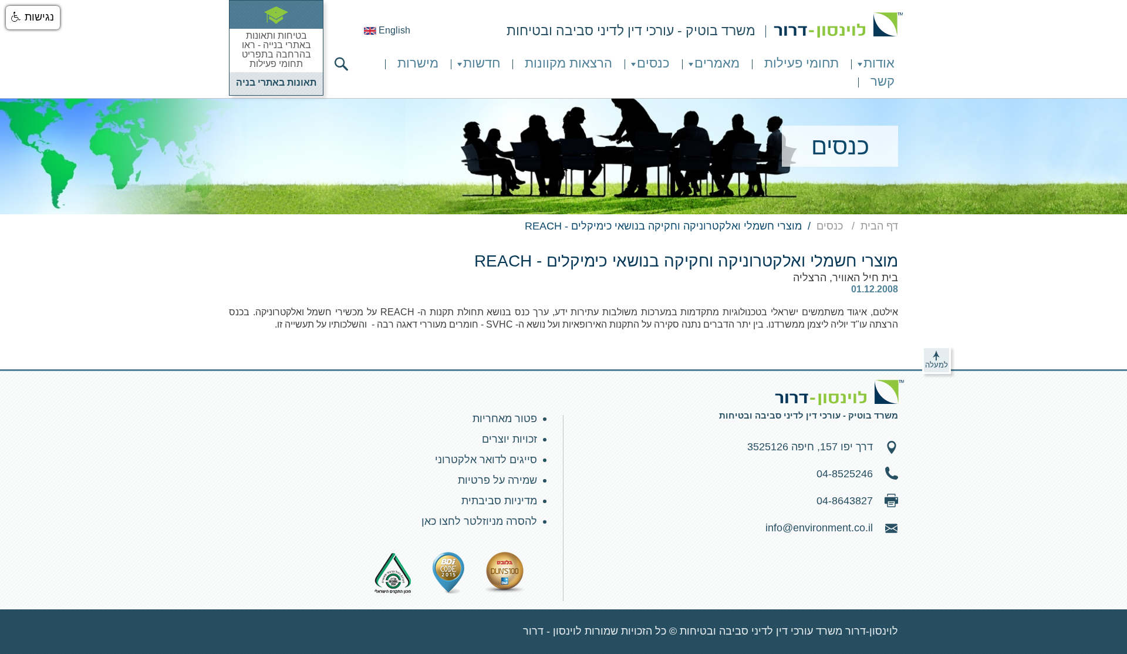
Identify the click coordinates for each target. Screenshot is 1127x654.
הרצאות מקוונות (568, 63)
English (393, 30)
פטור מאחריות (505, 418)
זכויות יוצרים (509, 439)
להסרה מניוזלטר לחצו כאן (479, 521)
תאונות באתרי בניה (276, 82)
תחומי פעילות (801, 63)
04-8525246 (844, 474)
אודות (879, 63)
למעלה (936, 364)
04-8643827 (844, 501)
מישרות (417, 63)
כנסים (653, 63)
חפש (341, 64)
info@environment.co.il (819, 528)
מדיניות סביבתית (499, 501)
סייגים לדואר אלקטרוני (486, 460)
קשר (882, 81)
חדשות (481, 63)
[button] (33, 17)
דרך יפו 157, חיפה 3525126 (810, 447)
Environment (838, 25)
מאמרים (717, 63)
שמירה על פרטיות (497, 480)
